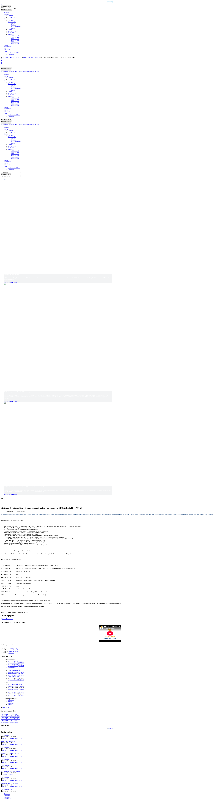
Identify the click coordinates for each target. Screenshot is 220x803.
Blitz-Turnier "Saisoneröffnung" (9, 741)
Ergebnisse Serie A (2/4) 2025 (16, 663)
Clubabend (11, 653)
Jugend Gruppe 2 (13, 651)
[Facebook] (1, 62)
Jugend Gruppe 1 (13, 649)
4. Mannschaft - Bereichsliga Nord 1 (10, 719)
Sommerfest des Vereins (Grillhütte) (10, 771)
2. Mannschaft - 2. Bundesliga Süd (10, 716)
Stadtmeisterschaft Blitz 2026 (15, 673)
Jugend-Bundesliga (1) (7, 789)
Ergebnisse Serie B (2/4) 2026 (16, 675)
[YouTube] (1, 60)
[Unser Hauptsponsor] (7, 619)
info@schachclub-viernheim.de (31, 57)
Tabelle (10, 704)
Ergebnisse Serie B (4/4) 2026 (16, 680)
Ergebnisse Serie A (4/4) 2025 (16, 666)
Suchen (3, 172)
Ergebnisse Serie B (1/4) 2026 (16, 672)
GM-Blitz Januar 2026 (14, 670)
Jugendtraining (5, 735)
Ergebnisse (10, 703)
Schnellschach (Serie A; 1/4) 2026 (10, 753)
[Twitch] (1, 59)
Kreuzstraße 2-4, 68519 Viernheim (11, 57)
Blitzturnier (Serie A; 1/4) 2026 (9, 783)
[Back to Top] (1, 4)
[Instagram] (1, 63)
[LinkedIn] (1, 65)
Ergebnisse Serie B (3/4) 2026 (16, 695)
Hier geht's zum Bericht (10, 282)
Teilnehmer (11, 700)
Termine (10, 701)
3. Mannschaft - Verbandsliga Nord (10, 717)
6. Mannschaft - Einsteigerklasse (9, 722)
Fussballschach (13, 648)
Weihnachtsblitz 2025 (13, 667)
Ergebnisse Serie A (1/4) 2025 (16, 661)
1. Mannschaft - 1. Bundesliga (9, 714)
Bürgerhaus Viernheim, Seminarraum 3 (12, 738)
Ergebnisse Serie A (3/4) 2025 (16, 664)
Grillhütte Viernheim (7, 774)
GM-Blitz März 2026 (13, 676)
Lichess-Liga (5, 707)
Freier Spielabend (5, 765)
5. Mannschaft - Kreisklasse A (9, 720)
